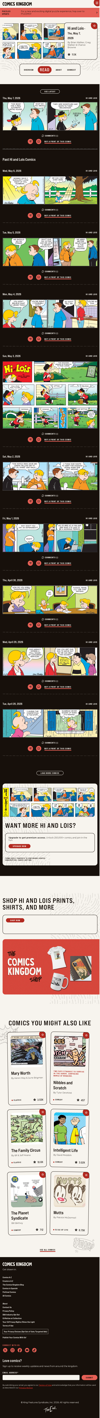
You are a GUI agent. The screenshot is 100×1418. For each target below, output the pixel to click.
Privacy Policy (8, 1311)
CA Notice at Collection (12, 1318)
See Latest (52, 91)
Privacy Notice (26, 1388)
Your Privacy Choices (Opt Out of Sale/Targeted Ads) (25, 1331)
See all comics (47, 1249)
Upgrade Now (19, 846)
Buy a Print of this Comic (57, 141)
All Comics (7, 1295)
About (5, 1303)
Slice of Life (61, 1230)
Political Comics (9, 1292)
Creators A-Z (8, 1281)
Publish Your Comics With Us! (14, 1337)
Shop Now (15, 920)
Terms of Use (8, 1325)
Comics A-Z (7, 1277)
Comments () (51, 136)
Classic (17, 1100)
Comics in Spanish (10, 1288)
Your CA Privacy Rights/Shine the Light (19, 1322)
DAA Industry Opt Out (11, 1314)
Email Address (10, 1373)
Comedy (59, 1100)
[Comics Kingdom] (17, 1264)
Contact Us (7, 1307)
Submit (89, 1377)
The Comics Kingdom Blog (13, 1284)
